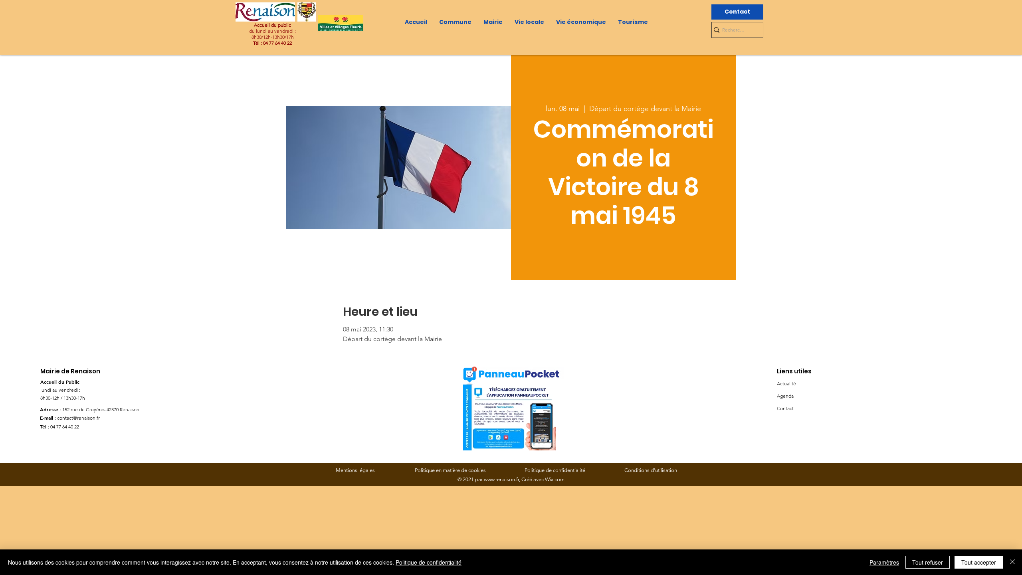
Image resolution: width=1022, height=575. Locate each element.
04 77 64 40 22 (64, 427)
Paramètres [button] (884, 562)
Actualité (786, 384)
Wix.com (554, 479)
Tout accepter (978, 562)
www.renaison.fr (501, 479)
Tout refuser (927, 562)
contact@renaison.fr (78, 418)
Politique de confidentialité (428, 562)
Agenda (785, 396)
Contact (785, 408)
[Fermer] (1012, 562)
